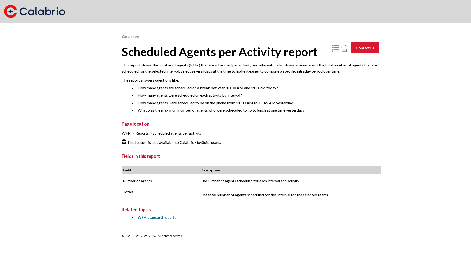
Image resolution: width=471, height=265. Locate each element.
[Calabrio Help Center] (34, 11)
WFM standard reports (157, 217)
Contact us (365, 47)
